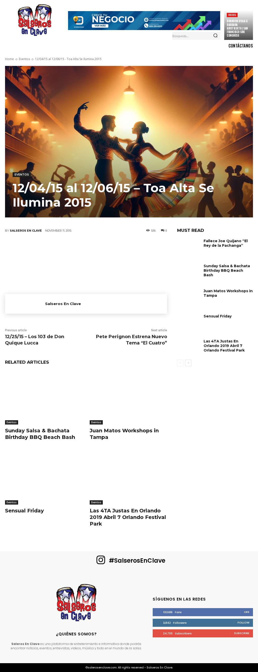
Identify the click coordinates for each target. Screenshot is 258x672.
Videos (232, 15)
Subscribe (241, 633)
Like (246, 612)
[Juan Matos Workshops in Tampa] (128, 397)
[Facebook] (40, 247)
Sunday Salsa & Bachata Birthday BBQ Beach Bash (40, 434)
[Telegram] (115, 247)
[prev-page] (180, 363)
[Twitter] (55, 247)
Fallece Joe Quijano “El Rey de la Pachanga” (226, 243)
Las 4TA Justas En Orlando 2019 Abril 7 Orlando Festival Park (128, 517)
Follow (243, 622)
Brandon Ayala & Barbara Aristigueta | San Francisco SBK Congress (237, 28)
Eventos (24, 59)
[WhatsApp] (85, 247)
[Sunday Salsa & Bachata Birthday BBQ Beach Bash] (43, 397)
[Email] (100, 247)
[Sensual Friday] (43, 478)
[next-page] (188, 363)
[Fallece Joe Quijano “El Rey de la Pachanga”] (188, 246)
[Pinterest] (70, 247)
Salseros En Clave (26, 230)
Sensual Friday (24, 511)
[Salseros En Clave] (25, 303)
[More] (131, 247)
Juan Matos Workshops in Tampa (228, 293)
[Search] (215, 36)
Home (9, 59)
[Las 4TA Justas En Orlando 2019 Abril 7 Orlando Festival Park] (128, 478)
